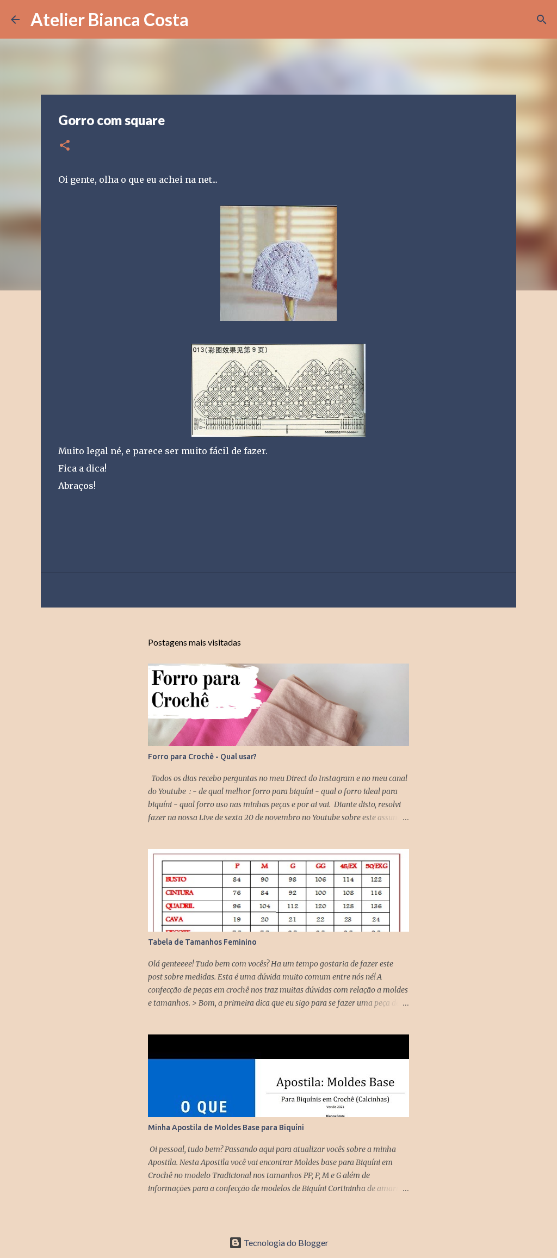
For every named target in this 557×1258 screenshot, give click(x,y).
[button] (64, 146)
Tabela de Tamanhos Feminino (202, 942)
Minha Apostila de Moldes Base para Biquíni (226, 1127)
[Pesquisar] (204, 20)
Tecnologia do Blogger (285, 1242)
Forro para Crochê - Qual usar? (202, 756)
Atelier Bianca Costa (109, 19)
